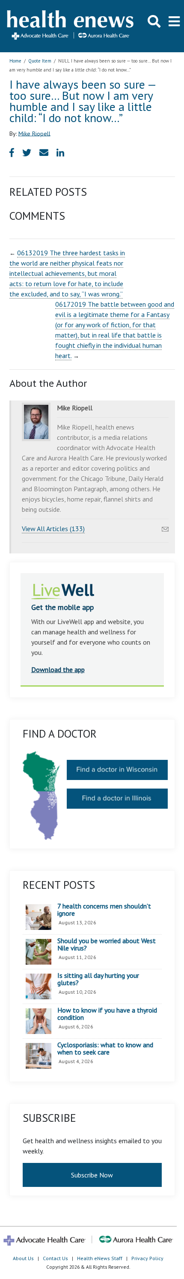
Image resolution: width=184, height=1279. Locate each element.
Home (15, 61)
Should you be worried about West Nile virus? (106, 944)
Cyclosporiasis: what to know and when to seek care (105, 1048)
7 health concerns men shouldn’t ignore (104, 909)
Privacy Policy (147, 1258)
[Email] (165, 526)
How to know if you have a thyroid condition (107, 1014)
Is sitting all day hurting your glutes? (98, 979)
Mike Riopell (34, 133)
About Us (23, 1258)
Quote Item (39, 61)
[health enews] (71, 26)
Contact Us (55, 1258)
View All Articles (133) (53, 528)
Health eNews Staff (99, 1258)
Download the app (58, 669)
